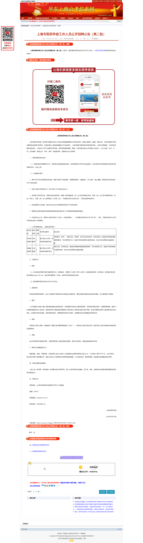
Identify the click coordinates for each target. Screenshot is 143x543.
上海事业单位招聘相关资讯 (40, 445)
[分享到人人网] (52, 485)
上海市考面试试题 (87, 18)
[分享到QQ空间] (45, 485)
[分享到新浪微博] (47, 485)
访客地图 (95, 1)
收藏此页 (102, 492)
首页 (23, 18)
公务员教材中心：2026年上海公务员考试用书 (42, 21)
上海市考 (29, 18)
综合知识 (70, 18)
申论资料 (54, 18)
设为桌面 (106, 1)
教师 (59, 25)
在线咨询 (97, 18)
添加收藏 (118, 1)
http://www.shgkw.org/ (65, 536)
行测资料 (62, 18)
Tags (26, 529)
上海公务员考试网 (35, 25)
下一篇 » (38, 491)
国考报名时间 (25, 21)
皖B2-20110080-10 (88, 536)
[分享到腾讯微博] (49, 485)
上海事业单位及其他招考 (42, 18)
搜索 (119, 21)
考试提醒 (110, 492)
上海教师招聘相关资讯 (38, 451)
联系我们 (83, 533)
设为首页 (112, 1)
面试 (77, 18)
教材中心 (105, 18)
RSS (23, 529)
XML (84, 538)
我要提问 (95, 38)
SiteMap (101, 1)
